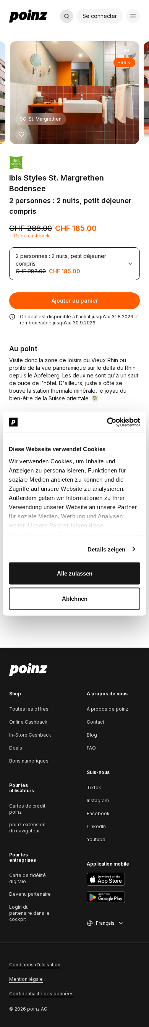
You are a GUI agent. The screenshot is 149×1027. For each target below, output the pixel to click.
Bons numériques (29, 761)
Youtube (96, 839)
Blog (92, 735)
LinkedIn (96, 826)
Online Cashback (28, 722)
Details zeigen (106, 549)
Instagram (98, 800)
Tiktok (94, 787)
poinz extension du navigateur (27, 828)
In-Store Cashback (30, 735)
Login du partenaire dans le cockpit (29, 913)
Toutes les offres (29, 709)
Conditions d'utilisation (34, 964)
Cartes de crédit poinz (27, 809)
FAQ (91, 748)
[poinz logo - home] (28, 16)
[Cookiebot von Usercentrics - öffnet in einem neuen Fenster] (107, 422)
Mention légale (26, 979)
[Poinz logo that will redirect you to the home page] (28, 669)
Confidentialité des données (41, 993)
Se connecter (100, 16)
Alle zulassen (74, 573)
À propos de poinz (107, 709)
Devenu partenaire (30, 894)
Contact (95, 722)
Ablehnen (74, 598)
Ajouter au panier (75, 300)
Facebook (98, 813)
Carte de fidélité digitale (27, 878)
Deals (15, 748)
